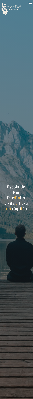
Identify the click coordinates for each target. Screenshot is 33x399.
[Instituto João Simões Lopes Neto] (13, 7)
